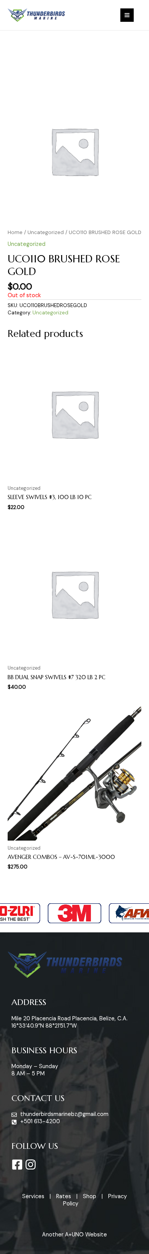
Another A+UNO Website (74, 1234)
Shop (89, 1196)
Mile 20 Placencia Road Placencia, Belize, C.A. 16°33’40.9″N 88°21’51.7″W (69, 1022)
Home (15, 232)
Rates (63, 1196)
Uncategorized (46, 232)
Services (33, 1196)
